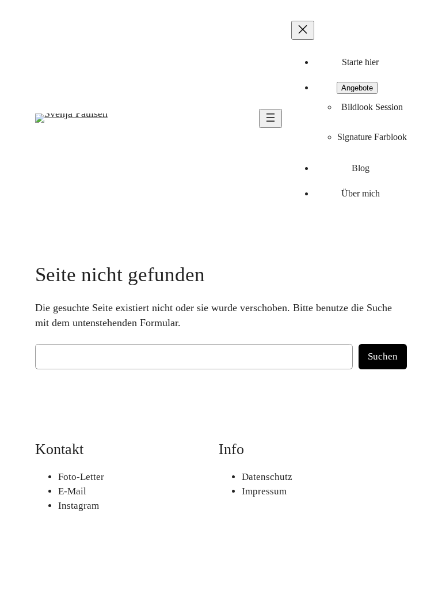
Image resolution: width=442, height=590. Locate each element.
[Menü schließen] (302, 30)
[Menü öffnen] (270, 118)
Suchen (383, 356)
